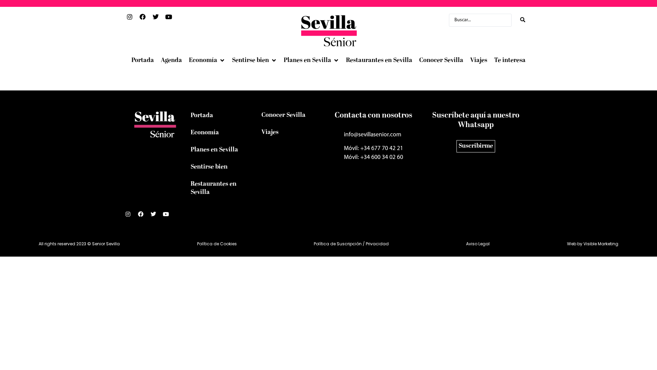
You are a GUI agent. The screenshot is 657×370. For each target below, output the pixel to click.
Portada (202, 115)
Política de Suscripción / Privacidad (351, 244)
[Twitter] (156, 216)
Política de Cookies (217, 244)
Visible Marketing (600, 244)
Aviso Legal (478, 244)
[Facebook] (143, 216)
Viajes (270, 132)
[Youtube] (168, 216)
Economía (205, 132)
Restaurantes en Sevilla (213, 188)
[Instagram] (130, 216)
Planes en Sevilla (214, 149)
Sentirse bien (209, 167)
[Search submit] (522, 20)
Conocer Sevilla (283, 115)
